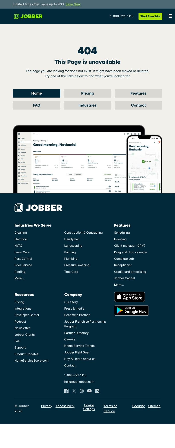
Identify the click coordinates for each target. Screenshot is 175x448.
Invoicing (120, 239)
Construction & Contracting (83, 232)
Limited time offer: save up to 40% (46, 4)
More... (19, 278)
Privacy (46, 406)
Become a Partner (77, 315)
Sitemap (154, 406)
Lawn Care (22, 252)
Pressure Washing (76, 265)
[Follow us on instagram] (82, 391)
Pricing (87, 93)
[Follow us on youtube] (89, 391)
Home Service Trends (79, 346)
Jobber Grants (25, 335)
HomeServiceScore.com (31, 360)
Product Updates (26, 354)
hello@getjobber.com (79, 382)
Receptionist (123, 265)
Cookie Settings (89, 407)
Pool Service (23, 265)
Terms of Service (110, 408)
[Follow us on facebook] (66, 391)
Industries (87, 105)
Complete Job (124, 259)
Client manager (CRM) (129, 246)
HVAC (19, 246)
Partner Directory (76, 333)
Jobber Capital (124, 278)
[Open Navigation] (170, 16)
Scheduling (122, 232)
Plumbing (70, 259)
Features (138, 93)
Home (36, 93)
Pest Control (23, 259)
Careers (69, 339)
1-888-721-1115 (122, 16)
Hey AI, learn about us (79, 359)
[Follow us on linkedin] (97, 391)
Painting (70, 252)
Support (20, 347)
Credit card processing (130, 272)
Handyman (71, 239)
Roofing (20, 272)
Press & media (74, 308)
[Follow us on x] (74, 391)
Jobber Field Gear (76, 352)
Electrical (21, 239)
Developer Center (27, 315)
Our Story (71, 302)
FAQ (36, 105)
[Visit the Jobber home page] (28, 16)
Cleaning (21, 232)
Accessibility (64, 406)
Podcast (20, 321)
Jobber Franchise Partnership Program (85, 324)
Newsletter (22, 328)
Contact (138, 105)
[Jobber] (40, 207)
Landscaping (73, 246)
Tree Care (71, 272)
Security (138, 406)
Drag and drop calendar (130, 252)
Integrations (23, 308)
